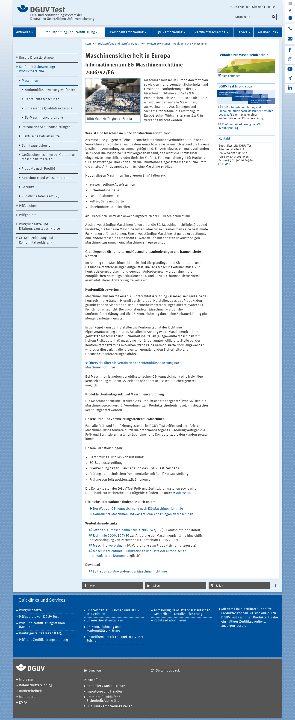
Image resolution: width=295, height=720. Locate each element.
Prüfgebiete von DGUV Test (39, 617)
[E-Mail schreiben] (290, 39)
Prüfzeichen (28, 206)
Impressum (27, 679)
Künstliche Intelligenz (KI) (40, 196)
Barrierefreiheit (30, 691)
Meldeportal (28, 697)
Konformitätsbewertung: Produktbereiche (37, 69)
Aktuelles (23, 32)
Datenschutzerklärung (35, 685)
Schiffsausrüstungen (37, 146)
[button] (112, 585)
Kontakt (245, 7)
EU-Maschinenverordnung (43, 118)
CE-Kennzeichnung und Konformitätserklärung (36, 240)
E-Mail (226, 164)
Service (242, 32)
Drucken (94, 670)
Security (28, 187)
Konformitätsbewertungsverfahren (50, 90)
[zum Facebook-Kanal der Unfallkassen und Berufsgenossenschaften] (290, 50)
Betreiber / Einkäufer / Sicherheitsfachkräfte (103, 699)
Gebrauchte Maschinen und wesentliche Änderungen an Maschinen (143, 514)
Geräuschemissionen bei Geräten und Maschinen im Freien (50, 157)
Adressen (183, 493)
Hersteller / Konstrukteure (105, 686)
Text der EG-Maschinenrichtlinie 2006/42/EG (127, 530)
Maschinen (30, 81)
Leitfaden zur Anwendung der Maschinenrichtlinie (130, 571)
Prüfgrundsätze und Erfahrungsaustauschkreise (39, 227)
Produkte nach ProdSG (38, 169)
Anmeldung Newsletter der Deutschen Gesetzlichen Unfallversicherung (182, 612)
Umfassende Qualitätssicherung (48, 108)
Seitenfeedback (168, 670)
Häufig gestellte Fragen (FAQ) (40, 633)
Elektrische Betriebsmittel (41, 136)
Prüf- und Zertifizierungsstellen (109, 706)
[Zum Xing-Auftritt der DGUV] (290, 78)
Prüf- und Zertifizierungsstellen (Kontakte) (42, 625)
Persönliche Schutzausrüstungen (46, 127)
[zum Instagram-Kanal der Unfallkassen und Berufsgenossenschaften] (290, 59)
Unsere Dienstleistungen (37, 58)
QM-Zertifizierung (169, 32)
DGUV (233, 7)
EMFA (23, 703)
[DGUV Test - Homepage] (55, 13)
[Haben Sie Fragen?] (290, 29)
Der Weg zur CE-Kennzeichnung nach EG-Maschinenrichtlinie (138, 509)
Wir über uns (266, 32)
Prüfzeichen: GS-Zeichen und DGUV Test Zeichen (113, 612)
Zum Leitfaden (231, 76)
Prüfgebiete (27, 215)
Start (88, 43)
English (270, 7)
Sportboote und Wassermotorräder (48, 178)
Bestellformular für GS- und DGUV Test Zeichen (114, 639)
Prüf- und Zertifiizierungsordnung (43, 640)
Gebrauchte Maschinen (41, 99)
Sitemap (257, 7)
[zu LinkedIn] (290, 88)
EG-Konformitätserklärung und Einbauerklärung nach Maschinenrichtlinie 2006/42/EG (245, 111)
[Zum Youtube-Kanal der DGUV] (290, 69)
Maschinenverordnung (109, 546)
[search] (255, 17)
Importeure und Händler (104, 691)
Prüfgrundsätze (30, 610)
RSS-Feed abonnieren (170, 620)
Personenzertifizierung (127, 32)
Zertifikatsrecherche (210, 32)
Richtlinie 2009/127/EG (111, 536)
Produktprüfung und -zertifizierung (69, 32)
